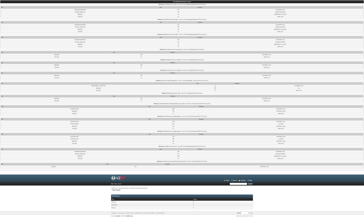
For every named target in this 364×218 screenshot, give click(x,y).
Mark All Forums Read (149, 213)
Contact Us (114, 213)
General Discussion (123, 188)
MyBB (118, 216)
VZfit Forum (114, 188)
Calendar (243, 180)
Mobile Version (138, 213)
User (113, 199)
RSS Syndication (160, 213)
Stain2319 (114, 205)
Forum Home (121, 213)
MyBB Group (130, 216)
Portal (227, 180)
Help (250, 180)
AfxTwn (114, 202)
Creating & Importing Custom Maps (138, 188)
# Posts (195, 199)
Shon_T (114, 207)
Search (235, 180)
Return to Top (129, 213)
